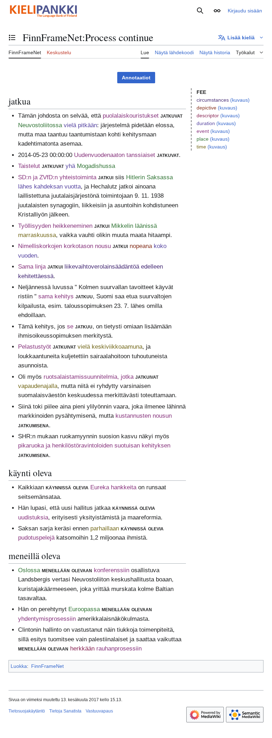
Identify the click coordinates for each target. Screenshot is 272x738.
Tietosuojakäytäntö (26, 711)
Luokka (19, 666)
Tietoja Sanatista (65, 711)
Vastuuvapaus (99, 711)
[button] (217, 10)
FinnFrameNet (47, 666)
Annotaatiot (136, 77)
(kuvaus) (240, 100)
